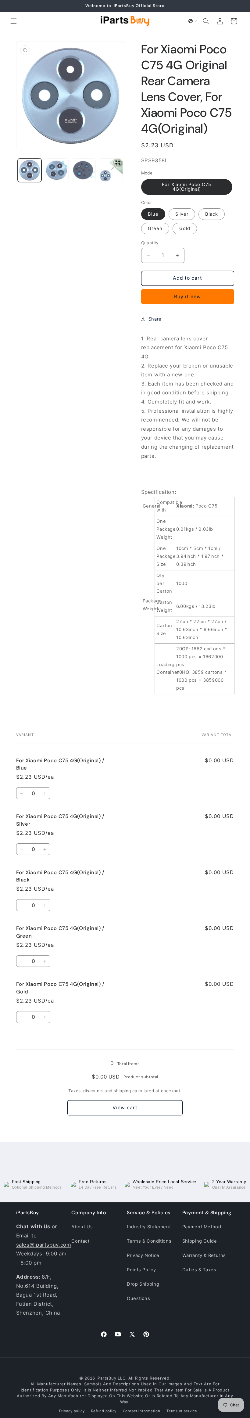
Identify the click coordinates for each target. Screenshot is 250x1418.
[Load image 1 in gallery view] (29, 170)
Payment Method (201, 1227)
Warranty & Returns (204, 1255)
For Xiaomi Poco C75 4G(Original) (186, 187)
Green (155, 228)
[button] (13, 21)
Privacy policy (72, 1411)
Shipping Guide (199, 1241)
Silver (181, 214)
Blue (153, 214)
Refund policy (104, 1411)
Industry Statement (149, 1227)
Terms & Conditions (149, 1241)
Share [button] (155, 319)
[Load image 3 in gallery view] (83, 170)
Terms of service (181, 1411)
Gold (184, 228)
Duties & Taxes (199, 1270)
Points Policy (141, 1270)
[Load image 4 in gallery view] (111, 170)
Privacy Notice (143, 1255)
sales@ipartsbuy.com (43, 1245)
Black (211, 214)
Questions (138, 1298)
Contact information (141, 1411)
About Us (82, 1227)
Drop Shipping (143, 1284)
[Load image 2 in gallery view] (57, 170)
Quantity (150, 242)
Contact (80, 1241)
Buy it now (187, 297)
